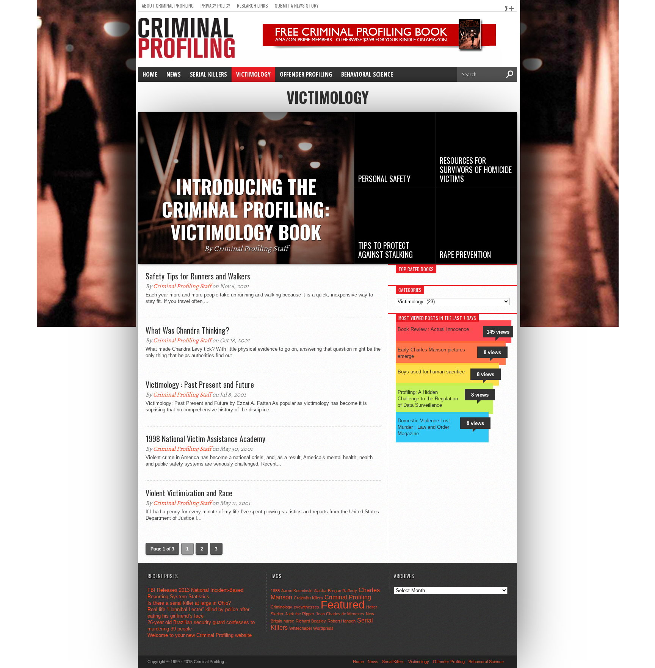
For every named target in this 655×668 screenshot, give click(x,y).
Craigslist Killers (308, 598)
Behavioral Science (367, 74)
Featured (343, 604)
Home (150, 74)
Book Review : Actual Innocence (433, 329)
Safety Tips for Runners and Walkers (198, 276)
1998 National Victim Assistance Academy (205, 438)
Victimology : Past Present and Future (200, 384)
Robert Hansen (342, 621)
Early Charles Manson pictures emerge (431, 353)
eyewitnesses (306, 607)
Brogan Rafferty (342, 590)
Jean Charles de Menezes (340, 614)
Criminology (281, 607)
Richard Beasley (311, 621)
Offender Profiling (306, 74)
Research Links (252, 5)
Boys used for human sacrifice (431, 372)
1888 (275, 590)
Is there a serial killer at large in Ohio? (189, 603)
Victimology (253, 74)
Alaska (320, 590)
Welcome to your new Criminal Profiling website (199, 635)
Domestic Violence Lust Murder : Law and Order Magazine (424, 427)
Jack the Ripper (299, 614)
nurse (289, 621)
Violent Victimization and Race (189, 492)
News (173, 74)
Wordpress (323, 628)
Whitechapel (300, 628)
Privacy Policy (215, 5)
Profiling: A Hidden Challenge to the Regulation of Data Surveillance (428, 398)
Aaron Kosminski (296, 590)
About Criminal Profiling (168, 5)
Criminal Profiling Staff (182, 286)
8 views (492, 352)
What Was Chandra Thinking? (187, 330)
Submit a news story (296, 5)
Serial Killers (208, 74)
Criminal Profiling (347, 597)
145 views (498, 332)
